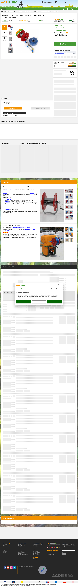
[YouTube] (8, 570)
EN (49, 547)
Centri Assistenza (35, 547)
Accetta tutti (54, 301)
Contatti (4, 552)
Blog (4, 550)
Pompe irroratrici (20, 11)
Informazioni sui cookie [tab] (55, 288)
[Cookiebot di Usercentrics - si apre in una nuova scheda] (57, 285)
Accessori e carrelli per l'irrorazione (46, 11)
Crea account (35, 559)
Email (62, 548)
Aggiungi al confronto (13, 108)
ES (59, 547)
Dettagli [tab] (39, 288)
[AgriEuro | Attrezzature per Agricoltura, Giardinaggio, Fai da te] (13, 2)
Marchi (4, 545)
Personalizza (38, 301)
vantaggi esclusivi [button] (65, 546)
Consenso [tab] (23, 288)
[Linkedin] (14, 570)
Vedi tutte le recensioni (50, 554)
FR (52, 547)
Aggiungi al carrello (66, 44)
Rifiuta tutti (24, 301)
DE (56, 547)
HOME (2, 11)
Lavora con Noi (5, 546)
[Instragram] (11, 570)
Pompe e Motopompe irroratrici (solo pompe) (31, 11)
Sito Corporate (5, 551)
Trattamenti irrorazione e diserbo (9, 11)
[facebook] (5, 570)
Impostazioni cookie (21, 552)
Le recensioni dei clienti (52, 550)
